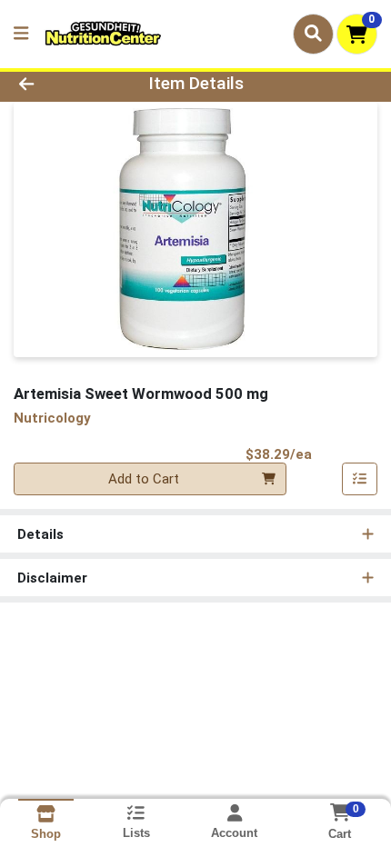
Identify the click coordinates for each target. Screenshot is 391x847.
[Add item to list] (360, 479)
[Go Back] (59, 84)
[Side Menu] (21, 34)
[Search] (313, 33)
